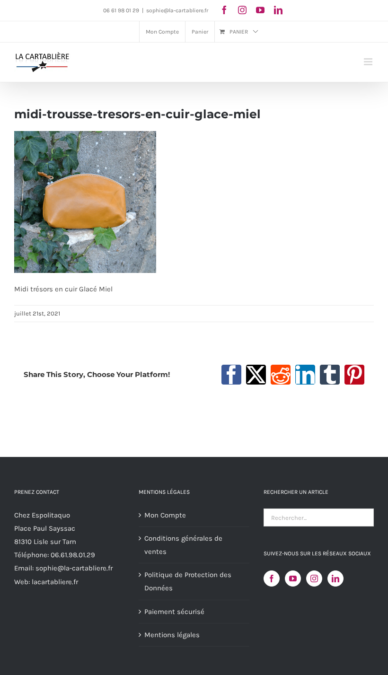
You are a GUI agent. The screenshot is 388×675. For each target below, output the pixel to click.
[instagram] (242, 10)
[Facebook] (272, 578)
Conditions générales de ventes (183, 545)
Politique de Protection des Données (187, 581)
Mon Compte (165, 515)
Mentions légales (172, 635)
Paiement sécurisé (174, 611)
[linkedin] (278, 10)
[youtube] (260, 10)
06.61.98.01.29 (73, 555)
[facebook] (224, 10)
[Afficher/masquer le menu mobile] (369, 62)
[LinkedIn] (335, 578)
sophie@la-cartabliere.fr (177, 10)
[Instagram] (314, 578)
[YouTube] (293, 578)
